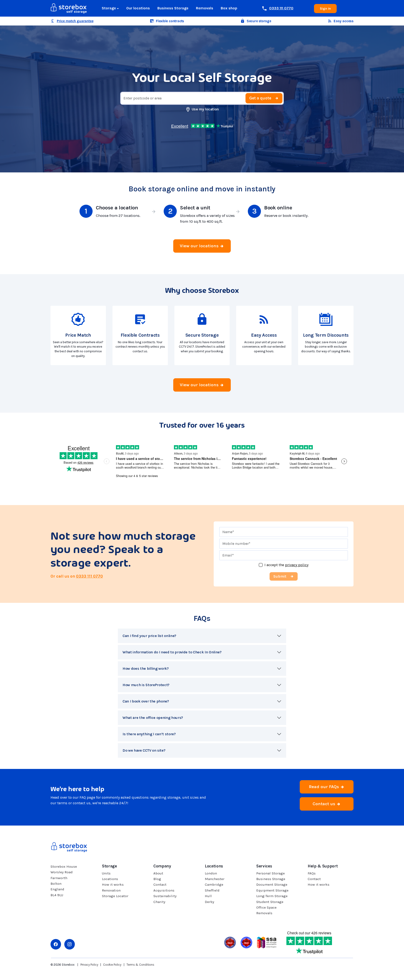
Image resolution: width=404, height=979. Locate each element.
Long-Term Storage (272, 896)
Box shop (229, 8)
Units (106, 873)
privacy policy (296, 565)
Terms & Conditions (140, 964)
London (211, 873)
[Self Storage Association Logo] (266, 942)
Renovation (111, 890)
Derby (209, 902)
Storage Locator (115, 896)
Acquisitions (163, 890)
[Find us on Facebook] (55, 944)
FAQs (312, 873)
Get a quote (260, 98)
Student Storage (269, 902)
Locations (110, 879)
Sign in (325, 9)
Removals (204, 8)
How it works (113, 884)
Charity (159, 902)
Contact (159, 884)
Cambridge (214, 884)
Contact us (324, 803)
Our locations (138, 8)
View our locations (200, 245)
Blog (157, 879)
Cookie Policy (112, 964)
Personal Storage (270, 873)
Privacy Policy (89, 964)
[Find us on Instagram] (69, 944)
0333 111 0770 (89, 576)
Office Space (266, 907)
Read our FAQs (324, 786)
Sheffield (212, 890)
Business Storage (172, 8)
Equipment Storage (272, 890)
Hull (208, 896)
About (158, 873)
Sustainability (165, 896)
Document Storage (271, 884)
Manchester (214, 879)
